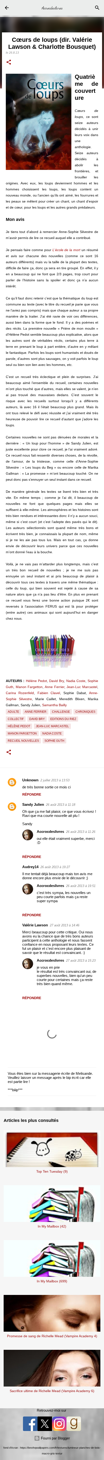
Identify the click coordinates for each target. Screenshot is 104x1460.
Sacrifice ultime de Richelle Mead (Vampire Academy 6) (52, 1391)
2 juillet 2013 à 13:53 (54, 780)
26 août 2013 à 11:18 (60, 804)
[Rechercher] (97, 8)
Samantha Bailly (54, 705)
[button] (9, 62)
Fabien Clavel (48, 693)
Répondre (31, 794)
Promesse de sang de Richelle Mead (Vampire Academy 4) (52, 1336)
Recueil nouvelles (23, 740)
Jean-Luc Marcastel (82, 687)
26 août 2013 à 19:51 (81, 886)
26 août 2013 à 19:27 (55, 867)
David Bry (56, 681)
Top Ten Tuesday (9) (52, 1171)
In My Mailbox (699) (52, 1281)
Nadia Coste (75, 681)
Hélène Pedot (36, 681)
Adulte (13, 711)
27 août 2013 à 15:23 (81, 960)
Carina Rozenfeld (20, 693)
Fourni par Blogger (55, 1438)
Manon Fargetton (29, 687)
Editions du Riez (63, 719)
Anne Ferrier (54, 687)
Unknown (30, 780)
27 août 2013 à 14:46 (64, 925)
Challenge (61, 711)
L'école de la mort (66, 250)
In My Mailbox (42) (52, 1226)
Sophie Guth (54, 740)
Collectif (16, 719)
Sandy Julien (33, 804)
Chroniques (85, 711)
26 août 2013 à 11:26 (80, 832)
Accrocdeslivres (52, 8)
